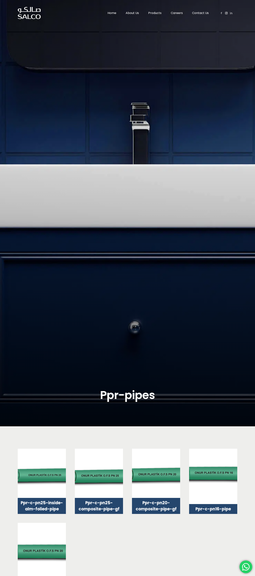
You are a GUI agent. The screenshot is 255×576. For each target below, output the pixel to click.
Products (154, 13)
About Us (132, 13)
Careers (177, 13)
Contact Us (200, 13)
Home (112, 13)
